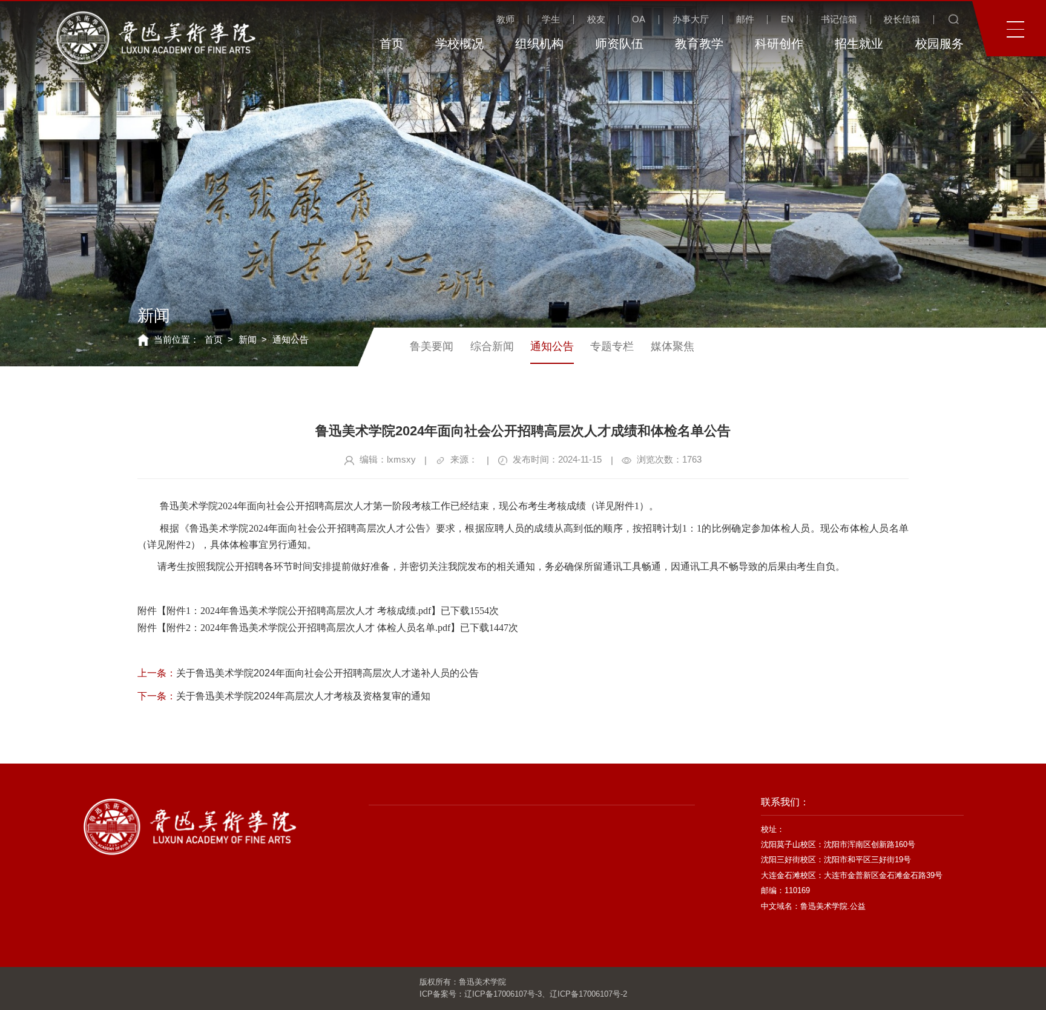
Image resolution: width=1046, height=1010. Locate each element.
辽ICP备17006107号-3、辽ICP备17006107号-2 (545, 993)
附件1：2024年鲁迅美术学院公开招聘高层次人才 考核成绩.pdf (298, 610)
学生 (551, 19)
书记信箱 (839, 19)
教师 (505, 19)
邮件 (745, 19)
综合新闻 (492, 346)
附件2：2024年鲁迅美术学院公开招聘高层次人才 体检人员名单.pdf (308, 627)
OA (638, 19)
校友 (596, 19)
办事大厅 (691, 19)
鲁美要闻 (431, 346)
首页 (214, 340)
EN (787, 19)
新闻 (247, 340)
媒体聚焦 (672, 346)
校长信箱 (902, 19)
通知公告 (290, 340)
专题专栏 (612, 346)
